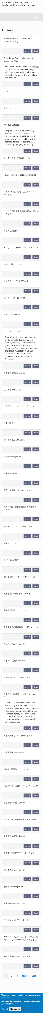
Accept (5, 1009)
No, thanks (15, 1009)
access (27, 51)
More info (8, 1003)
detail (36, 51)
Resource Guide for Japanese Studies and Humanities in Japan (18, 4)
